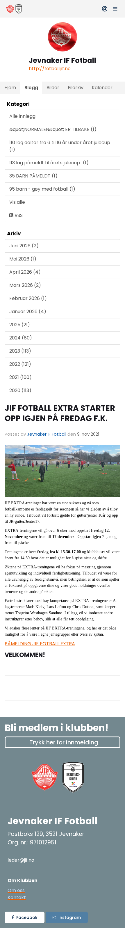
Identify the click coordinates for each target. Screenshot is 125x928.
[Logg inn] (104, 9)
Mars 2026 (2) (25, 285)
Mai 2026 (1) (22, 259)
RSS (18, 215)
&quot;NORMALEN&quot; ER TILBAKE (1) (53, 129)
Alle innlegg (22, 116)
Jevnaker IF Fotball (46, 434)
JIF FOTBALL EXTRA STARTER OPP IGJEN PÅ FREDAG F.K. (60, 413)
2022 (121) (20, 364)
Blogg (31, 87)
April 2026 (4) (25, 272)
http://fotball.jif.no (50, 68)
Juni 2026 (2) (24, 245)
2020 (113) (20, 390)
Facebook (27, 917)
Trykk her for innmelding (63, 742)
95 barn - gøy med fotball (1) (42, 189)
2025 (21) (19, 324)
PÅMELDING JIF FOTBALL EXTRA (40, 643)
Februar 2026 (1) (28, 298)
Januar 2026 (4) (27, 311)
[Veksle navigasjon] (115, 9)
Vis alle (17, 202)
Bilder (53, 87)
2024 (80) (20, 337)
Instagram (69, 917)
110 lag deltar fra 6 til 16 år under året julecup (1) (59, 146)
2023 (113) (20, 351)
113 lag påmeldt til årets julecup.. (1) (49, 162)
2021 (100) (20, 377)
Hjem (10, 87)
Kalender (102, 87)
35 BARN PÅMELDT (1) (33, 176)
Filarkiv (75, 87)
